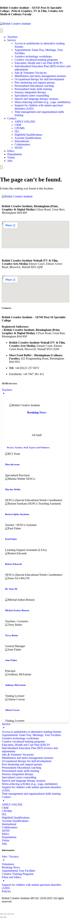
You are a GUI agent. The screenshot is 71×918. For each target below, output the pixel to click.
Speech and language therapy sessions (36, 98)
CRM (18, 124)
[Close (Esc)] (12, 914)
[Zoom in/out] (1, 914)
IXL (17, 131)
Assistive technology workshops (33, 56)
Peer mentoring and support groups (35, 82)
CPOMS (20, 128)
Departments (14, 154)
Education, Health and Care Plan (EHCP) (38, 62)
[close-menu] (1, 167)
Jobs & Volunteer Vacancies (31, 72)
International (22, 141)
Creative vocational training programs (36, 59)
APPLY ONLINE (25, 121)
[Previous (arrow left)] (1, 917)
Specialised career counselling (32, 95)
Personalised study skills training (33, 89)
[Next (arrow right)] (5, 917)
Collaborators (22, 144)
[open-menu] (1, 30)
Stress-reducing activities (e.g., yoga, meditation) (42, 102)
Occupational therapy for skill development (39, 79)
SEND (18, 147)
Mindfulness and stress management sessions (40, 76)
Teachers (12, 36)
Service (11, 40)
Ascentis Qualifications (28, 137)
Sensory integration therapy (30, 92)
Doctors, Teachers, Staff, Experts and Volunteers (28, 447)
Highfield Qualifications (28, 134)
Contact (11, 118)
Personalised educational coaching (34, 85)
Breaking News (36, 412)
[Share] (8, 914)
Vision (11, 157)
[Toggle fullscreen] (5, 914)
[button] (35, 555)
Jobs (9, 160)
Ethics (10, 150)
